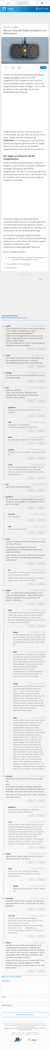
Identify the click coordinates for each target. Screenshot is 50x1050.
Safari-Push (35, 1034)
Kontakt (47, 3)
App (42, 3)
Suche (37, 3)
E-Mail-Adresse (6, 1005)
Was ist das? (35, 259)
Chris (10, 822)
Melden (31, 349)
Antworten (41, 349)
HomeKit (21, 274)
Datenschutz (28, 1034)
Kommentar (5, 980)
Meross (29, 274)
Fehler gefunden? (12, 267)
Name (3, 996)
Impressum (19, 1034)
